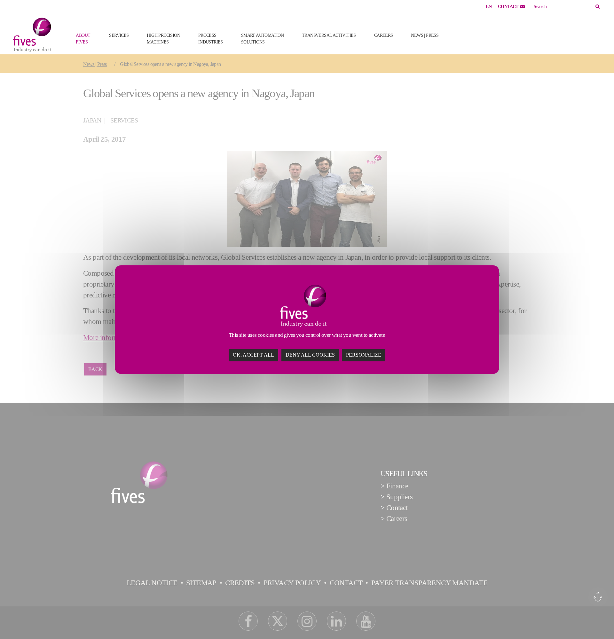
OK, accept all (253, 355)
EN (489, 6)
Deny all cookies (310, 355)
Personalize (363, 355)
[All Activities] (458, 45)
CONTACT (508, 6)
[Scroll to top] (597, 622)
